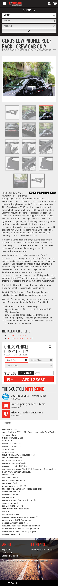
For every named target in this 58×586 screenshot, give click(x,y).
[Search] (29, 31)
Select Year (12, 360)
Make (7, 20)
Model (8, 26)
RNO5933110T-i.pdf (17, 335)
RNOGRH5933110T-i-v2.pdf (20, 338)
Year (7, 15)
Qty (37, 373)
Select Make (36, 360)
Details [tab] (7, 422)
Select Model (12, 365)
